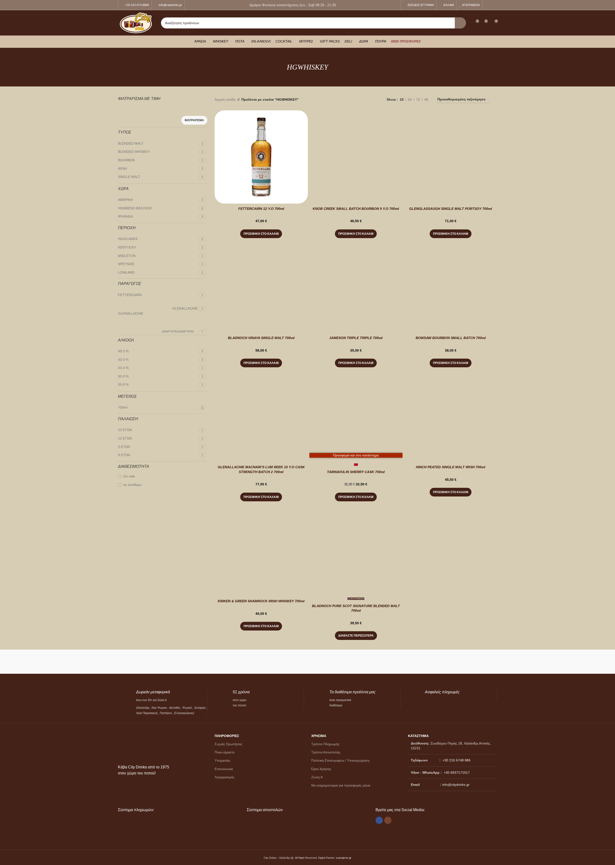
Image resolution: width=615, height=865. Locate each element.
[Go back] (281, 67)
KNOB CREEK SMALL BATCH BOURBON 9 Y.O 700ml (356, 209)
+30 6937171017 (457, 772)
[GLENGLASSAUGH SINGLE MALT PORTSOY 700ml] (450, 157)
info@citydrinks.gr (456, 785)
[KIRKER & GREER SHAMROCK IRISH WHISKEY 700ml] (261, 549)
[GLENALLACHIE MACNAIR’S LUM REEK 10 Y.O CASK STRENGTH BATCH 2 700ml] (261, 415)
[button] (261, 233)
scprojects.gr (343, 857)
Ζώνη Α (317, 777)
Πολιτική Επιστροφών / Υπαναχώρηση (340, 760)
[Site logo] (136, 22)
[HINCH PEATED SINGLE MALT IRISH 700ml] (450, 415)
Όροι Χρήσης (321, 769)
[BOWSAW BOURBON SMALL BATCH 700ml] (450, 286)
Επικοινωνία (224, 769)
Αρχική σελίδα (225, 99)
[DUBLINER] (283, 662)
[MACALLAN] (141, 662)
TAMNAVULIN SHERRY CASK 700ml (356, 472)
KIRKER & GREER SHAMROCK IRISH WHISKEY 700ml (261, 601)
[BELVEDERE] (473, 662)
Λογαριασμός (225, 777)
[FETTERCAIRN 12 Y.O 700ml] (261, 157)
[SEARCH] (460, 22)
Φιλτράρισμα (194, 120)
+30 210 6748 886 (455, 760)
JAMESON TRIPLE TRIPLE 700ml (356, 338)
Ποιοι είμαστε (224, 752)
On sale (129, 476)
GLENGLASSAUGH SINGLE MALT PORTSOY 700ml (450, 209)
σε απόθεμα (132, 485)
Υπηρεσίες (223, 760)
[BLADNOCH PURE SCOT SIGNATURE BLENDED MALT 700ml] (356, 549)
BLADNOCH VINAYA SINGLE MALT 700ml (261, 338)
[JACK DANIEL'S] (189, 662)
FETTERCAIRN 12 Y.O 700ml (261, 209)
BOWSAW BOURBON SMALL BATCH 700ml (451, 338)
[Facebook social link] (488, 4)
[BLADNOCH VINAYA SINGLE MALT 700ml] (261, 286)
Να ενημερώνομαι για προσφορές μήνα (340, 785)
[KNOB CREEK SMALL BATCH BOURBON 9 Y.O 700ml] (356, 157)
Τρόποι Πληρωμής (325, 744)
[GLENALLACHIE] (236, 662)
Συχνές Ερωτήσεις (228, 744)
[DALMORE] (378, 662)
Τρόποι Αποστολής (325, 752)
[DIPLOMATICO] (331, 662)
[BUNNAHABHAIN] (426, 662)
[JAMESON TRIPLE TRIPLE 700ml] (356, 286)
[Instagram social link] (494, 4)
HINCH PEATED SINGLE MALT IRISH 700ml (450, 467)
